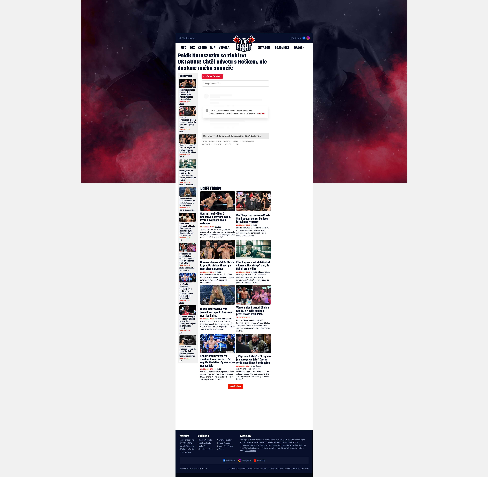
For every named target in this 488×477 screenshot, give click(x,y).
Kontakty (261, 460)
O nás (221, 449)
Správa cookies (260, 468)
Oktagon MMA (264, 272)
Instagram (246, 460)
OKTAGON (263, 47)
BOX (192, 47)
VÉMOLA (224, 47)
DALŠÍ (298, 47)
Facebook (230, 460)
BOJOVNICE (282, 47)
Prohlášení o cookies (275, 468)
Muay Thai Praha (226, 446)
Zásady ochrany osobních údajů (297, 468)
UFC (183, 47)
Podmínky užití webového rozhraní (240, 468)
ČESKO (202, 47)
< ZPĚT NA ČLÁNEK (211, 76)
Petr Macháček (205, 449)
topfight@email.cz (187, 446)
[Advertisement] (235, 166)
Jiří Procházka (205, 443)
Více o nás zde (250, 451)
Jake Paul (203, 446)
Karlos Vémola (261, 320)
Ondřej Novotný (225, 440)
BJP (212, 47)
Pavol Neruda (224, 443)
